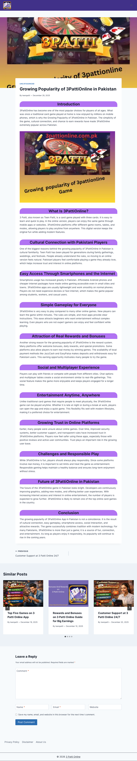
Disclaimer (27, 742)
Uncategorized (27, 84)
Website (94, 707)
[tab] (65, 636)
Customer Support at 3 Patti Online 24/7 (37, 553)
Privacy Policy (12, 742)
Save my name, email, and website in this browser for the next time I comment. (56, 714)
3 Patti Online (73, 756)
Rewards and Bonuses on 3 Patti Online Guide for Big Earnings (68, 617)
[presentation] (23, 593)
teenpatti (26, 95)
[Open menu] (131, 5)
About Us (41, 742)
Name (21, 707)
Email (57, 707)
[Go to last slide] (7, 607)
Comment (23, 671)
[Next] (129, 607)
